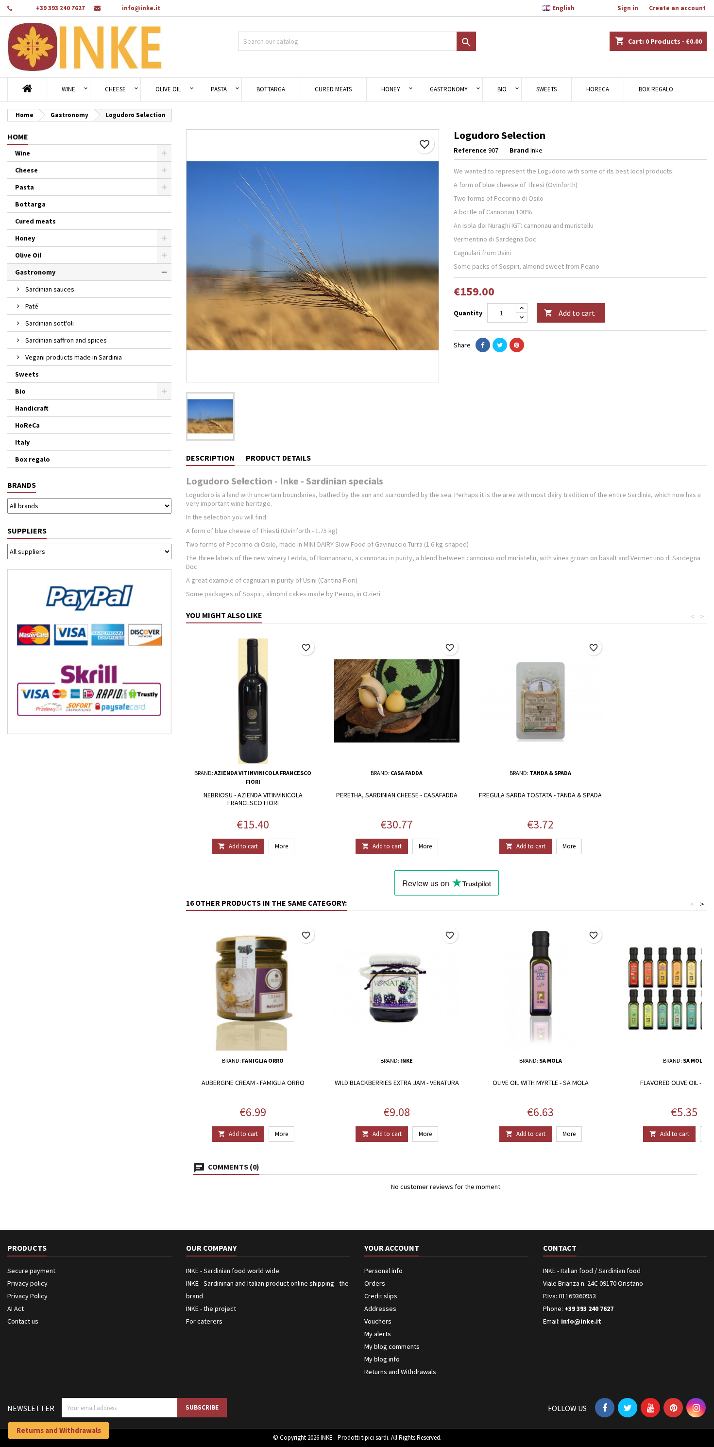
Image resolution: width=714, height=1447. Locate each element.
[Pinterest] (517, 345)
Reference (470, 150)
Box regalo (656, 89)
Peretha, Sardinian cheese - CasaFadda (397, 795)
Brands (21, 485)
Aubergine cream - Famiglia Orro (253, 1082)
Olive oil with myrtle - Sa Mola (541, 1082)
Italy (22, 442)
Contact (560, 1248)
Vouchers (377, 1321)
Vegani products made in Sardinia (73, 357)
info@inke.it (141, 8)
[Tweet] (500, 345)
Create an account (677, 8)
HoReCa (597, 89)
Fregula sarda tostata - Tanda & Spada (540, 795)
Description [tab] (210, 458)
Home (17, 136)
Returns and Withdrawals (400, 1371)
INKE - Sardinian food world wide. (233, 1270)
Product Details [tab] (278, 458)
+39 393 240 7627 (60, 8)
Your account (391, 1248)
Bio (502, 89)
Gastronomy (449, 89)
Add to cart (569, 313)
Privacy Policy (27, 1296)
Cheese (115, 89)
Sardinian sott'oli (49, 323)
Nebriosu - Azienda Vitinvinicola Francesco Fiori (253, 799)
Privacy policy (27, 1283)
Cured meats (333, 89)
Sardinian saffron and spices (66, 340)
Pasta (219, 89)
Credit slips (380, 1296)
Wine (68, 89)
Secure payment (31, 1270)
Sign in (627, 8)
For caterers (204, 1321)
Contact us (22, 1321)
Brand (519, 150)
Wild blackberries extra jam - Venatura (397, 1082)
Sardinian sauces (49, 289)
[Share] (483, 345)
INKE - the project (211, 1308)
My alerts (377, 1333)
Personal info (383, 1270)
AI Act (15, 1308)
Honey (390, 89)
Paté (31, 306)
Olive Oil (168, 89)
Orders (374, 1283)
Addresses (380, 1308)
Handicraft (32, 408)
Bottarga (270, 89)
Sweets (546, 89)
